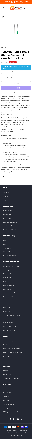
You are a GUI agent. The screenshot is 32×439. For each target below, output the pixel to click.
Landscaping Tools (9, 293)
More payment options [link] (16, 92)
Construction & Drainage (11, 266)
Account (6, 192)
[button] (3, 8)
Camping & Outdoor (9, 330)
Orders (5, 196)
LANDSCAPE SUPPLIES (11, 262)
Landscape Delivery (9, 297)
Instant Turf (7, 281)
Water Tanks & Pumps (10, 326)
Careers (5, 408)
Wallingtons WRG (14, 430)
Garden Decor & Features (11, 315)
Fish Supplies (7, 218)
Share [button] (5, 177)
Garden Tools (7, 319)
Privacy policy (6, 433)
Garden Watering (8, 323)
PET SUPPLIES (8, 206)
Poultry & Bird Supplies (10, 222)
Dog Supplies (7, 211)
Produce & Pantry (10, 366)
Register (6, 200)
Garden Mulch (7, 278)
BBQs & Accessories (9, 256)
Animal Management (10, 341)
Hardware (6, 360)
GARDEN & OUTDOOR (11, 303)
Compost (6, 270)
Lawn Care (6, 311)
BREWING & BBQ (9, 236)
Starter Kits (6, 252)
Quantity (3, 74)
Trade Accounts (8, 404)
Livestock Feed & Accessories (12, 352)
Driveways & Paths (9, 274)
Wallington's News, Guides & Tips (13, 412)
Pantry (5, 371)
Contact (6, 400)
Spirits (5, 244)
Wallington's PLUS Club (10, 389)
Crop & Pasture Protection (11, 348)
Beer (4, 240)
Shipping (10, 71)
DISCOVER (7, 384)
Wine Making (7, 248)
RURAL (5, 337)
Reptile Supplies (8, 226)
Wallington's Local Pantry (11, 378)
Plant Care (6, 307)
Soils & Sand (7, 289)
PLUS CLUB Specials (9, 393)
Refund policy (23, 430)
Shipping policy (26, 433)
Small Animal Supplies (10, 230)
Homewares (7, 374)
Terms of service (16, 433)
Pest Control (7, 356)
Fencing (5, 345)
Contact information (16, 435)
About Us (6, 396)
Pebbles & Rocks (8, 285)
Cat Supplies (7, 214)
